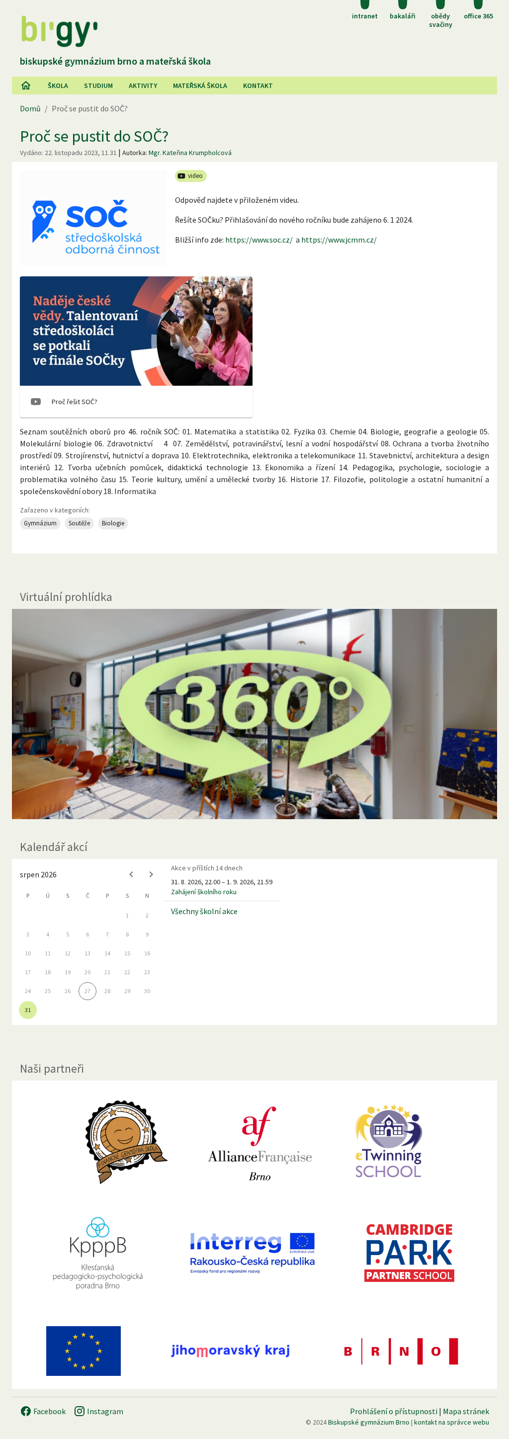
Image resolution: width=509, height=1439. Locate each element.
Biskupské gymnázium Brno (369, 1422)
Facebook (49, 1411)
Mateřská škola (200, 85)
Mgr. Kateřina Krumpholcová (190, 152)
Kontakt (258, 85)
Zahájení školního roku (204, 891)
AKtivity (143, 85)
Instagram (104, 1411)
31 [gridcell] (28, 1010)
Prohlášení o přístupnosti (393, 1411)
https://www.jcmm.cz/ (339, 240)
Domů (30, 108)
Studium (98, 85)
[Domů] (26, 85)
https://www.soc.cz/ (259, 240)
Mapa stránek (466, 1411)
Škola (58, 85)
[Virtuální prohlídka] (254, 714)
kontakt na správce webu (451, 1422)
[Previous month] (131, 874)
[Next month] (151, 874)
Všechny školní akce (204, 911)
